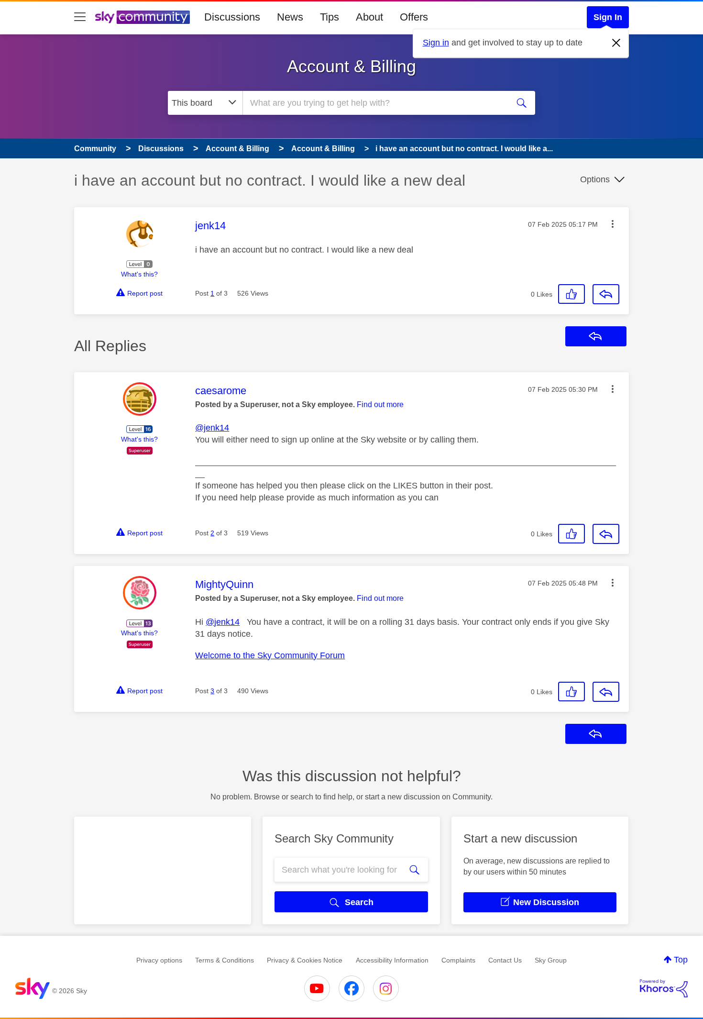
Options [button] (595, 179)
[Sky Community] (142, 17)
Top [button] (681, 959)
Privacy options (159, 960)
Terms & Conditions (224, 960)
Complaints (458, 960)
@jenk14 (212, 427)
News (290, 17)
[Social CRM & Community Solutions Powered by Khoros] (664, 988)
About (369, 17)
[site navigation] (80, 17)
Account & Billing (351, 66)
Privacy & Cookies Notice (304, 960)
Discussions (232, 17)
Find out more (380, 404)
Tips (329, 17)
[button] (612, 224)
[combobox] (374, 103)
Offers (414, 17)
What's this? (139, 274)
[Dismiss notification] (616, 43)
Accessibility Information (392, 960)
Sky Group (551, 960)
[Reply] (606, 294)
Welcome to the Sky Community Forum (270, 655)
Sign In (607, 17)
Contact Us (505, 960)
